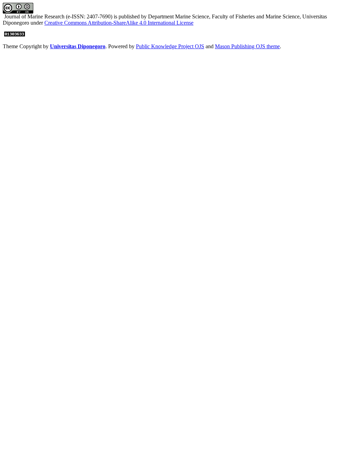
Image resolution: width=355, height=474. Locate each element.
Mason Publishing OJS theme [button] (247, 46)
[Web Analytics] (14, 34)
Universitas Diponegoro (77, 46)
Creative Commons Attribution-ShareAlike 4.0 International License (118, 23)
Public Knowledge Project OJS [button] (170, 46)
